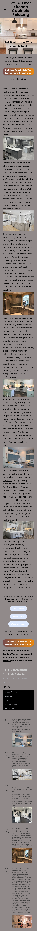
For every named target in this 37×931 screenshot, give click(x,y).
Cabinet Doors (17, 108)
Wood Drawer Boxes (21, 263)
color (24, 419)
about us (18, 634)
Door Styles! (18, 608)
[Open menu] (5, 9)
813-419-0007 (18, 79)
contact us (25, 631)
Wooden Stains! (18, 624)
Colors (21, 405)
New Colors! (18, 616)
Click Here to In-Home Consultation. (18, 71)
